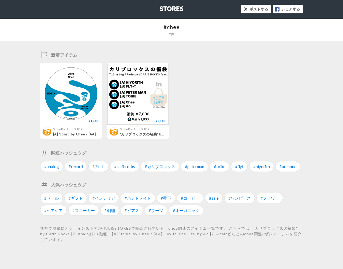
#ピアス (132, 210)
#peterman (194, 166)
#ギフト (75, 198)
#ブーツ (156, 210)
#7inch (98, 166)
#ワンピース (239, 198)
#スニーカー (83, 210)
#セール (51, 198)
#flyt (239, 166)
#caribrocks (124, 166)
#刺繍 (110, 210)
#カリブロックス (160, 166)
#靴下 (166, 198)
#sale (214, 198)
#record (76, 166)
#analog (51, 166)
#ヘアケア (53, 210)
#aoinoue (287, 166)
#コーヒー (190, 198)
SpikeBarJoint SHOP (67, 129)
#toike (219, 166)
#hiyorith (261, 166)
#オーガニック (186, 210)
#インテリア (103, 198)
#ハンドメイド (138, 198)
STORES (162, 7)
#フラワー (269, 198)
